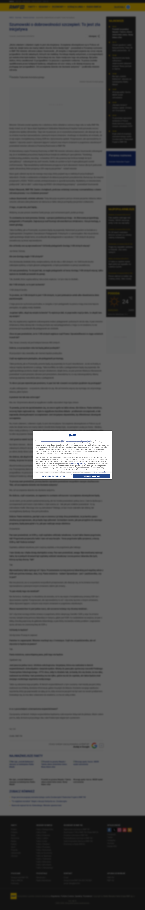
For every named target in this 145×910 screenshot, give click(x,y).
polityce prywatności (78, 464)
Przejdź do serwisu (91, 476)
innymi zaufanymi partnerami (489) (78, 441)
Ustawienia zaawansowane (53, 476)
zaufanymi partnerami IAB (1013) (53, 441)
